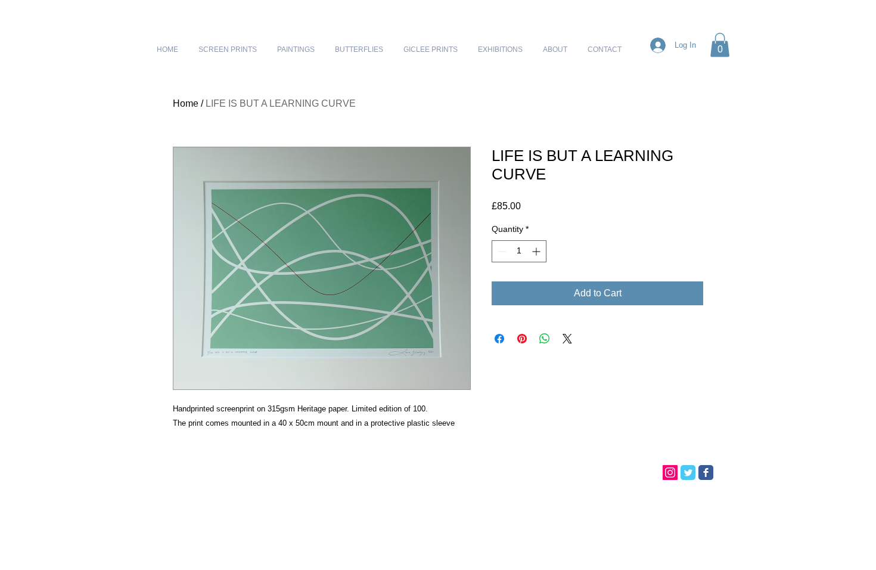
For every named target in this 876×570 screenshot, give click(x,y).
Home (185, 103)
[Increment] (537, 251)
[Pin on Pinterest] (522, 339)
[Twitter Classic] (688, 472)
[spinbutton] (519, 251)
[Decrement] (500, 251)
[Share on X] (567, 339)
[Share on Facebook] (499, 339)
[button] (720, 45)
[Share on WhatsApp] (545, 339)
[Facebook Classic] (705, 472)
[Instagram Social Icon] (670, 472)
